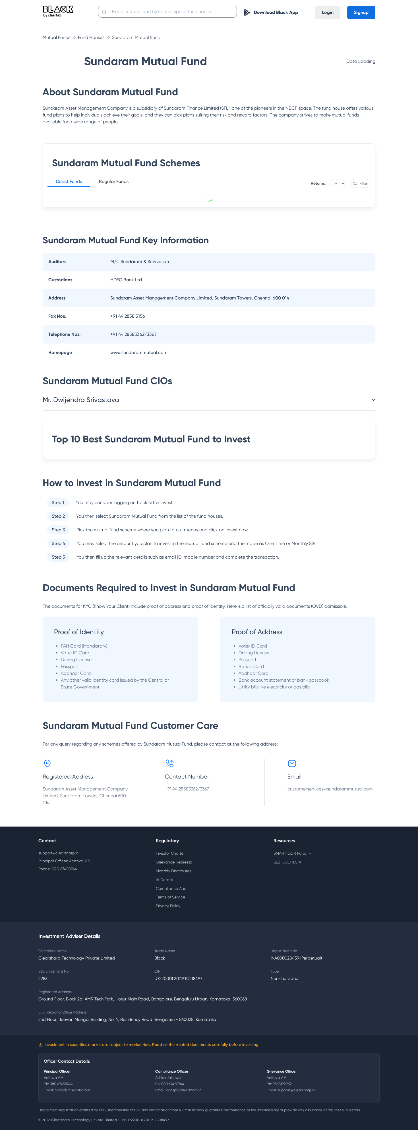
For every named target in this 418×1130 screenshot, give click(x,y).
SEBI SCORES (287, 862)
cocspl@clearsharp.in (183, 1090)
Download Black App (276, 12)
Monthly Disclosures (173, 871)
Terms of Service (170, 897)
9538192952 (282, 1084)
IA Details (164, 879)
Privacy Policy (168, 906)
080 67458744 (61, 1084)
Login (328, 12)
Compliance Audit (172, 888)
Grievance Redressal (174, 862)
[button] (68, 182)
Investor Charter (170, 853)
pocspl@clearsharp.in (72, 1090)
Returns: (318, 183)
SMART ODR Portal (292, 853)
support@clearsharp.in (58, 853)
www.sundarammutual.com (138, 352)
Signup (361, 12)
